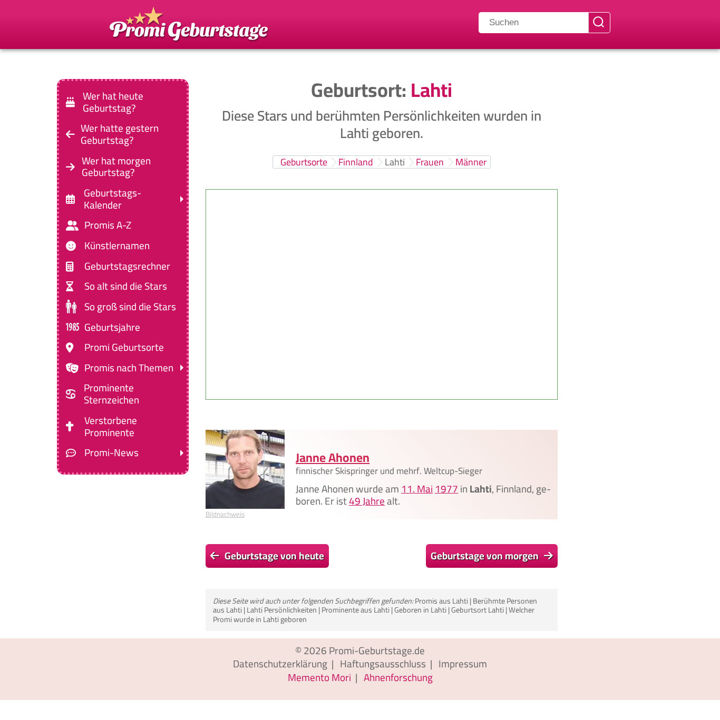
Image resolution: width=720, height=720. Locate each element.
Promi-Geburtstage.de (377, 650)
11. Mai (417, 488)
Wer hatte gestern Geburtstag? (120, 134)
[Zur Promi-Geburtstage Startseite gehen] (189, 23)
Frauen (430, 162)
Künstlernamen (117, 245)
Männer (471, 162)
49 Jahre (367, 500)
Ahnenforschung (398, 677)
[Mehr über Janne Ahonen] (245, 469)
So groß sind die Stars (130, 306)
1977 (446, 488)
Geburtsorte (303, 162)
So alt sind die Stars (125, 286)
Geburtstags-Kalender (112, 199)
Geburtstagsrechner (127, 266)
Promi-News (111, 452)
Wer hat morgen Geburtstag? (116, 166)
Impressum (463, 663)
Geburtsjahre (112, 326)
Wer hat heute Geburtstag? (113, 102)
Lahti (395, 162)
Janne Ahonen (332, 457)
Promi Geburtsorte (124, 347)
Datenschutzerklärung (280, 663)
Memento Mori (319, 677)
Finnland (355, 162)
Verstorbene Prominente (110, 426)
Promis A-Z (107, 225)
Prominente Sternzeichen (111, 394)
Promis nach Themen (128, 368)
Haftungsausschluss (383, 663)
